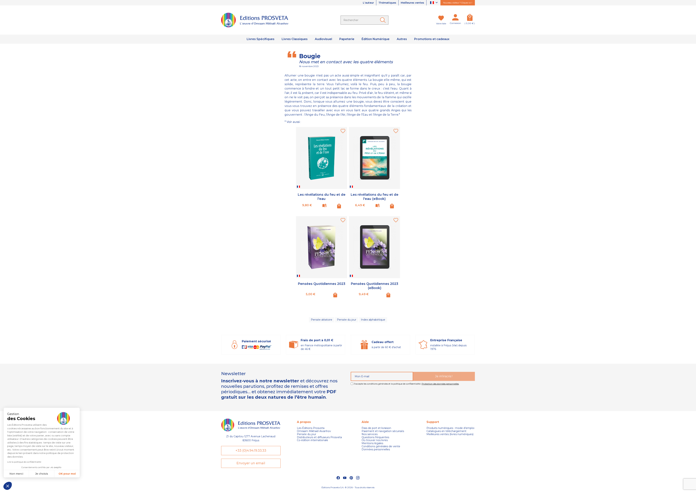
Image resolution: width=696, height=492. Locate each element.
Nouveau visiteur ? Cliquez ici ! (457, 2)
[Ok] (383, 20)
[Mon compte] (455, 18)
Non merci (16, 473)
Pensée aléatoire (321, 319)
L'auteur (368, 2)
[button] (7, 485)
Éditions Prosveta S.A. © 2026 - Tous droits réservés (348, 487)
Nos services (370, 434)
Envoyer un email (251, 463)
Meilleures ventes (412, 2)
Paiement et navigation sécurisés (383, 431)
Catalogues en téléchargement (446, 431)
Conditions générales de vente (381, 446)
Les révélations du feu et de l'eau (321, 197)
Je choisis (41, 473)
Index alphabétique (373, 319)
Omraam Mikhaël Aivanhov (314, 431)
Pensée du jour (346, 319)
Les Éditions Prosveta (310, 428)
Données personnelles (376, 449)
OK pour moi (67, 473)
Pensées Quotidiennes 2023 (321, 284)
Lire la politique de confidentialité (24, 461)
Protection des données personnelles (440, 383)
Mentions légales (372, 443)
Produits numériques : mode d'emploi (450, 428)
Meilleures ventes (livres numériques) (449, 434)
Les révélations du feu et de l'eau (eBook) (374, 197)
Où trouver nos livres (375, 440)
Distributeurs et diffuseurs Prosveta (319, 437)
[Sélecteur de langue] (434, 3)
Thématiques (387, 2)
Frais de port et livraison (376, 428)
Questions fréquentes (375, 437)
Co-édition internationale (312, 440)
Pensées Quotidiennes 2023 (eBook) (374, 286)
